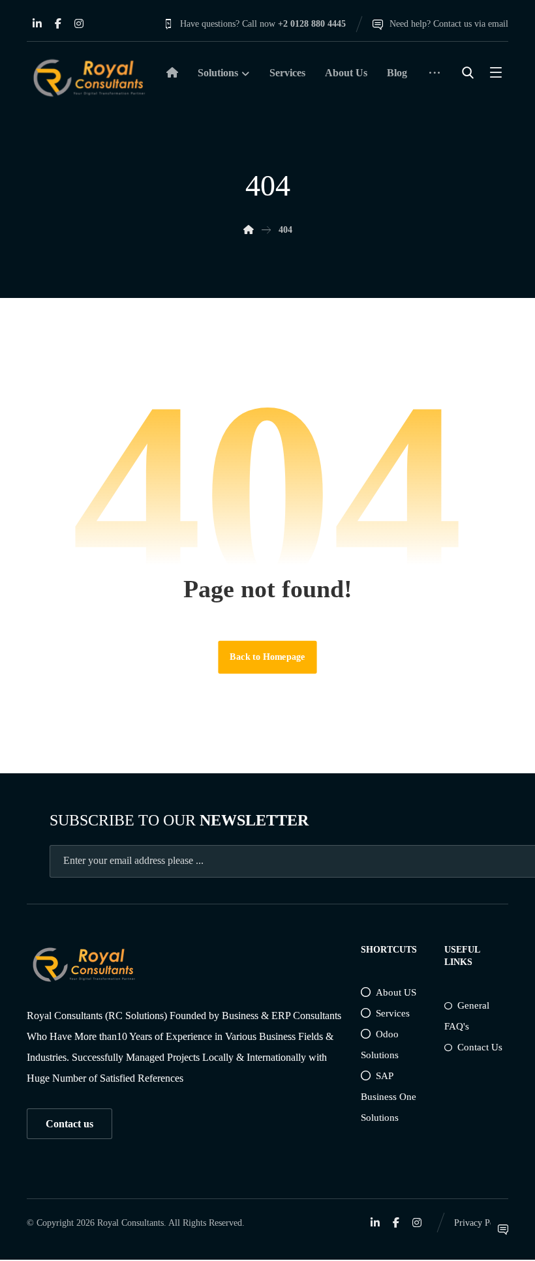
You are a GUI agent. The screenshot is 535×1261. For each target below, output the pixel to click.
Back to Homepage (267, 657)
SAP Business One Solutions (388, 1097)
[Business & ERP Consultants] (89, 78)
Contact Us (479, 1047)
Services (393, 1013)
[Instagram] (79, 23)
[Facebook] (58, 23)
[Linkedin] (37, 23)
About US (396, 992)
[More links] (434, 78)
